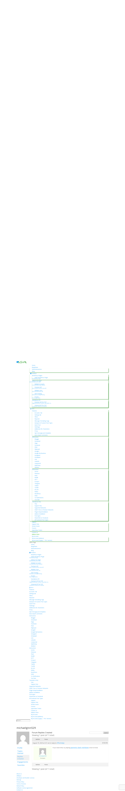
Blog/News (35, 367)
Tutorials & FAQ (36, 502)
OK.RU (36, 471)
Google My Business (40, 453)
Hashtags (37, 427)
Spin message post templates (43, 433)
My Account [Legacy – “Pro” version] (42, 540)
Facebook (37, 445)
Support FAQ (38, 506)
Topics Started (20, 752)
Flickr (36, 447)
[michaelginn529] (23, 745)
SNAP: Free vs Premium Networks (44, 510)
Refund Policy (20, 786)
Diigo (36, 443)
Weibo (36, 491)
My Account (35, 536)
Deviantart (37, 441)
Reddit (36, 477)
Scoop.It (37, 481)
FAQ (36, 504)
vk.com (37, 489)
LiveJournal (38, 463)
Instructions (35, 437)
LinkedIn (37, 461)
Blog (33, 371)
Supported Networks (40, 508)
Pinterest (37, 473)
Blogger (37, 439)
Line (36, 459)
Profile (19, 748)
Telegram (37, 483)
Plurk (36, 475)
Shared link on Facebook (41, 518)
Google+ (37, 451)
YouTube (37, 499)
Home (33, 365)
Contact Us (20, 790)
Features (34, 411)
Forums (34, 528)
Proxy (36, 431)
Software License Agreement (25, 788)
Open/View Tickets (37, 530)
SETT (36, 479)
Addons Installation (40, 514)
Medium (37, 467)
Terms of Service (21, 784)
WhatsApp (60, 743)
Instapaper (37, 457)
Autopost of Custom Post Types (43, 423)
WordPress (38, 493)
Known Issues (36, 526)
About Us (19, 774)
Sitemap (19, 780)
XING (36, 495)
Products (34, 373)
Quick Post (38, 425)
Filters (36, 417)
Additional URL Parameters (42, 429)
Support (34, 522)
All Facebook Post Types (41, 520)
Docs (32, 409)
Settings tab (38, 415)
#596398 (105, 743)
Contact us (35, 532)
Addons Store (35, 534)
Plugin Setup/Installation (41, 512)
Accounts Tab (38, 413)
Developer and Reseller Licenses (25, 778)
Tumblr (37, 487)
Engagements (22, 762)
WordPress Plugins (37, 375)
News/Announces (37, 369)
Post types (37, 516)
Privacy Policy (20, 782)
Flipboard (37, 449)
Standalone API (36, 400)
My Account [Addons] (38, 538)
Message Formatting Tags (42, 421)
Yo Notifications (39, 497)
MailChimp (37, 465)
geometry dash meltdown (80, 748)
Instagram (37, 455)
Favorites (20, 765)
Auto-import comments (41, 435)
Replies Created (20, 757)
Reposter (37, 419)
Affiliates (19, 776)
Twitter (37, 485)
